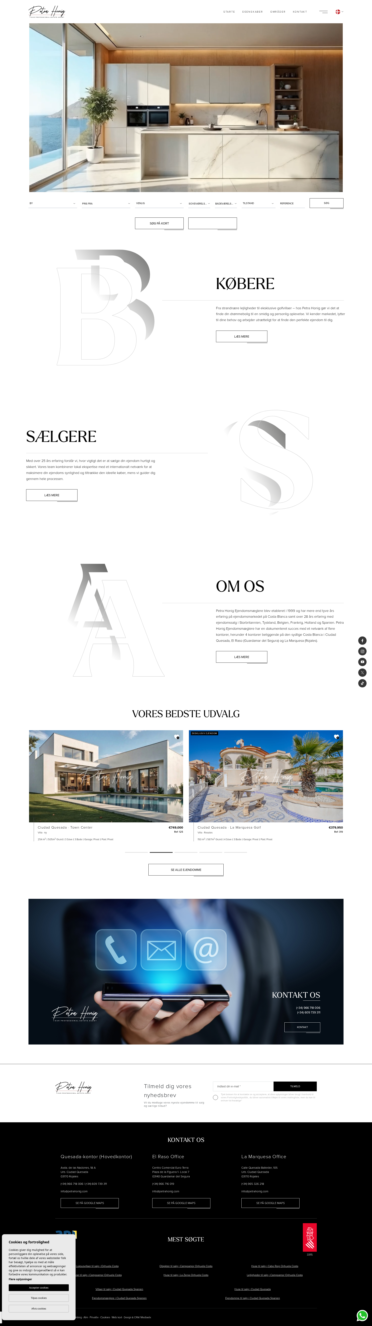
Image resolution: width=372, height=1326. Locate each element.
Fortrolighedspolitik (237, 1097)
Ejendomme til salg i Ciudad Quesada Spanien (252, 1298)
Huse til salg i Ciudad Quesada (252, 1289)
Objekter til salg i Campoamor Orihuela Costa (185, 1266)
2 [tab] (161, 852)
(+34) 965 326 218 (252, 1184)
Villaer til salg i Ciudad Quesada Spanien (119, 1289)
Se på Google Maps (90, 1203)
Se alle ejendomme (186, 870)
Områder (278, 11)
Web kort (117, 1317)
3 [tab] (186, 852)
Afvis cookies (38, 1308)
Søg (326, 203)
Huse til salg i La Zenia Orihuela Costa (186, 1275)
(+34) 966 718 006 (308, 1008)
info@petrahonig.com (74, 1191)
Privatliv (94, 1317)
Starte (229, 11)
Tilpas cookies (39, 1298)
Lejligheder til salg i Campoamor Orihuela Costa (275, 1275)
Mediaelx (145, 1317)
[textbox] (53, 203)
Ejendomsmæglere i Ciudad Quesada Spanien (119, 1298)
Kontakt (300, 11)
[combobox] (52, 203)
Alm (86, 1317)
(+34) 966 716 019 (163, 1184)
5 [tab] (235, 852)
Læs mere (241, 336)
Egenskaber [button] (252, 11)
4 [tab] (210, 852)
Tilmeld (295, 1086)
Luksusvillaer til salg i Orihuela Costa (97, 1266)
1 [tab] (136, 852)
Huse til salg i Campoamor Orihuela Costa (97, 1275)
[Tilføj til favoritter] (176, 737)
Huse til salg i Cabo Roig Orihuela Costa (274, 1266)
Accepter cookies (38, 1287)
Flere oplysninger (20, 1279)
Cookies (105, 1317)
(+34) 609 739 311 (308, 1012)
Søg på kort (159, 223)
